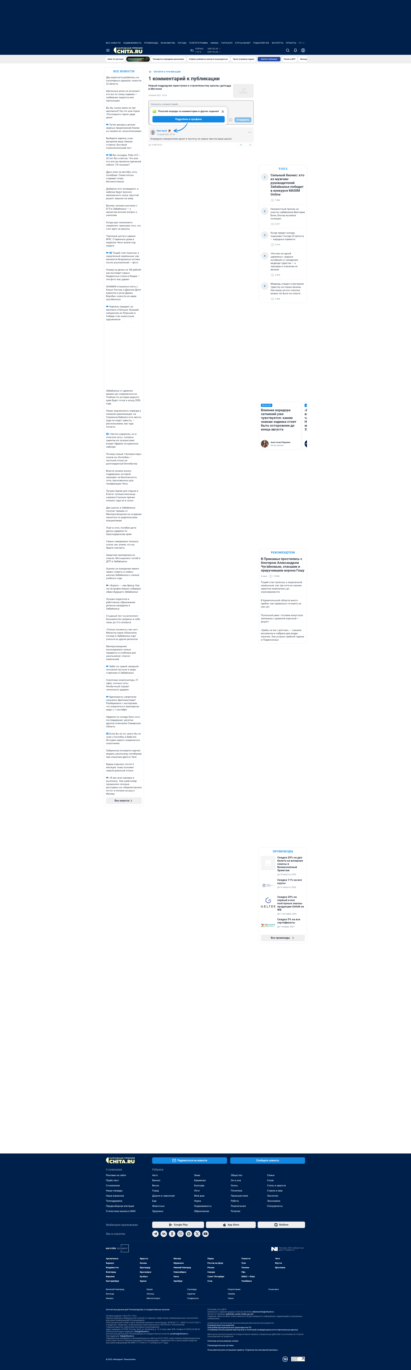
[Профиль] (303, 50)
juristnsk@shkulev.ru (179, 1334)
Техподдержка (114, 1200)
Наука (197, 1200)
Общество (236, 1175)
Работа (235, 1200)
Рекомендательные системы (220, 1345)
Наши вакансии (115, 1195)
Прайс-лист (112, 1180)
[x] (197, 1234)
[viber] (180, 1234)
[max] (189, 1234)
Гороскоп (227, 43)
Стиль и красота (276, 1185)
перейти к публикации (167, 72)
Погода (182, 43)
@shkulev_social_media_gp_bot (239, 1314)
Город (155, 1190)
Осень (234, 1185)
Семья (270, 1175)
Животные (158, 1206)
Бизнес (156, 1180)
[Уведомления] (295, 50)
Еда (154, 1200)
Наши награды (114, 1190)
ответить (157, 145)
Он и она (236, 1180)
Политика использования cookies (222, 1341)
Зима (197, 1175)
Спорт (270, 1180)
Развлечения (238, 1206)
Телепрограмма (198, 43)
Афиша (214, 43)
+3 (241, 145)
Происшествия (239, 1195)
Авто (155, 1175)
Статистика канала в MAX (121, 1211)
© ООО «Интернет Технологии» (121, 1359)
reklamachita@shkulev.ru (263, 1312)
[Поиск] (288, 50)
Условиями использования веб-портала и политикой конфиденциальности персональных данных (252, 1330)
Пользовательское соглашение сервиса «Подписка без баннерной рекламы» (242, 1350)
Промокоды (151, 43)
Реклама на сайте (116, 1175)
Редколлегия (261, 43)
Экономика (273, 1200)
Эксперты (277, 43)
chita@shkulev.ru (141, 1331)
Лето (197, 1190)
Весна (155, 1185)
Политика (236, 1190)
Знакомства (168, 43)
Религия (235, 1211)
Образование (201, 1211)
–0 (250, 145)
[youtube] (205, 1234)
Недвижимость (132, 43)
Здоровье (157, 1211)
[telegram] (155, 1234)
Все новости (113, 43)
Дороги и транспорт (163, 1195)
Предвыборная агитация (120, 1206)
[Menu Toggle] (108, 50)
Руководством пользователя (220, 1325)
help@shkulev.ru (127, 1336)
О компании (113, 1185)
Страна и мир (274, 1190)
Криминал (200, 1180)
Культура (199, 1185)
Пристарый (162, 131)
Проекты (291, 43)
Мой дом (199, 1195)
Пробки (303, 43)
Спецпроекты (275, 1206)
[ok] (172, 1234)
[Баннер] (138, 59)
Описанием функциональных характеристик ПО (229, 1327)
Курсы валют (243, 43)
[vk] (164, 1234)
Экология (272, 1195)
